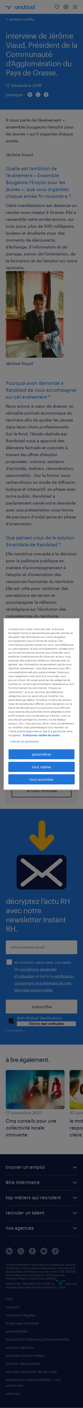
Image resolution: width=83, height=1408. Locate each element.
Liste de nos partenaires (24, 741)
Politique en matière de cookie (41, 735)
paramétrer (41, 754)
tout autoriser (41, 779)
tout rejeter (41, 767)
